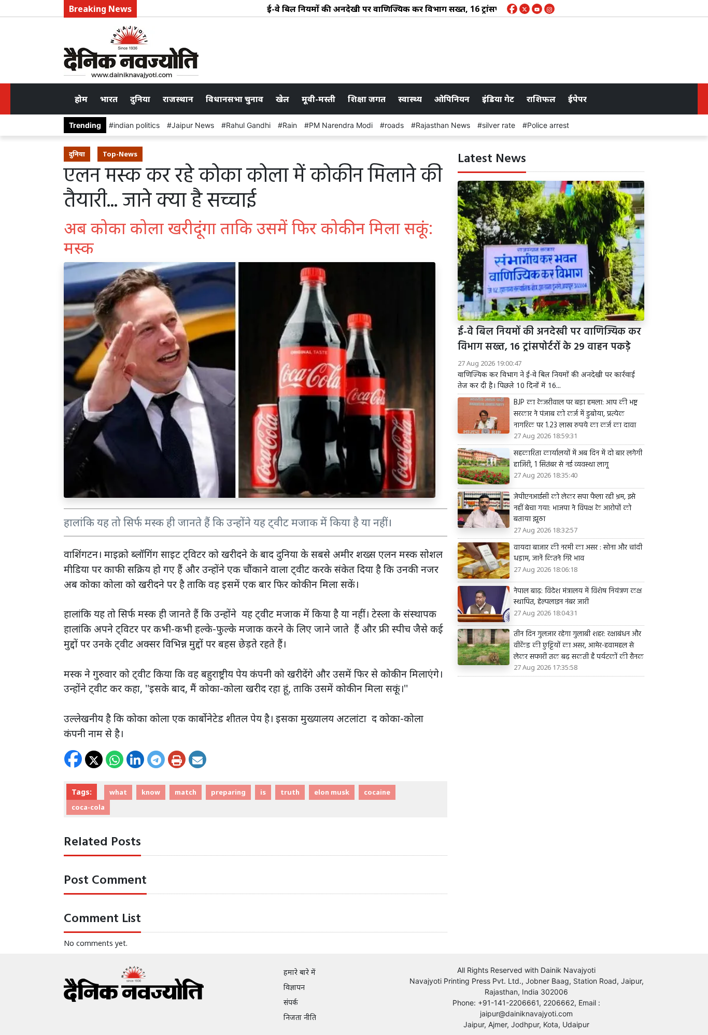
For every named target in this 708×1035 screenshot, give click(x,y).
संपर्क (291, 1002)
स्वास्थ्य (410, 99)
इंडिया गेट (498, 99)
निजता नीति (300, 1017)
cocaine (377, 792)
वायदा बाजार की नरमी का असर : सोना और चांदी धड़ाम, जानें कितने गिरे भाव (578, 553)
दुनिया (140, 99)
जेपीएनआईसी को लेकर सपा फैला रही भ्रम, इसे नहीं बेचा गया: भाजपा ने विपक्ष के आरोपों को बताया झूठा (574, 508)
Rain (289, 125)
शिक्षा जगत (367, 99)
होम (81, 99)
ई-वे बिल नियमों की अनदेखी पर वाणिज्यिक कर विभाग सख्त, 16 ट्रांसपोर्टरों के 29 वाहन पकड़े (398, 9)
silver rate (498, 125)
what (118, 792)
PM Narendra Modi (341, 125)
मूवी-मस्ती (318, 99)
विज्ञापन (294, 987)
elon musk (331, 792)
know (150, 792)
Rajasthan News (443, 125)
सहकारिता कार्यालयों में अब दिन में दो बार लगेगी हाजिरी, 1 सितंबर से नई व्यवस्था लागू (578, 459)
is (263, 792)
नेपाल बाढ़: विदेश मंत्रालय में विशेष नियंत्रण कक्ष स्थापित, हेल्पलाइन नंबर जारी (578, 597)
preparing (228, 792)
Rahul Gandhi (248, 125)
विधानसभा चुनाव (234, 99)
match (185, 792)
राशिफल (541, 99)
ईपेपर (577, 99)
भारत (109, 99)
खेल (282, 99)
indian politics (137, 125)
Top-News (120, 154)
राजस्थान (178, 99)
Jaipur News (193, 125)
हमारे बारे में (300, 972)
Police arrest (548, 125)
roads (394, 125)
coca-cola (88, 807)
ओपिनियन (452, 99)
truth (290, 792)
